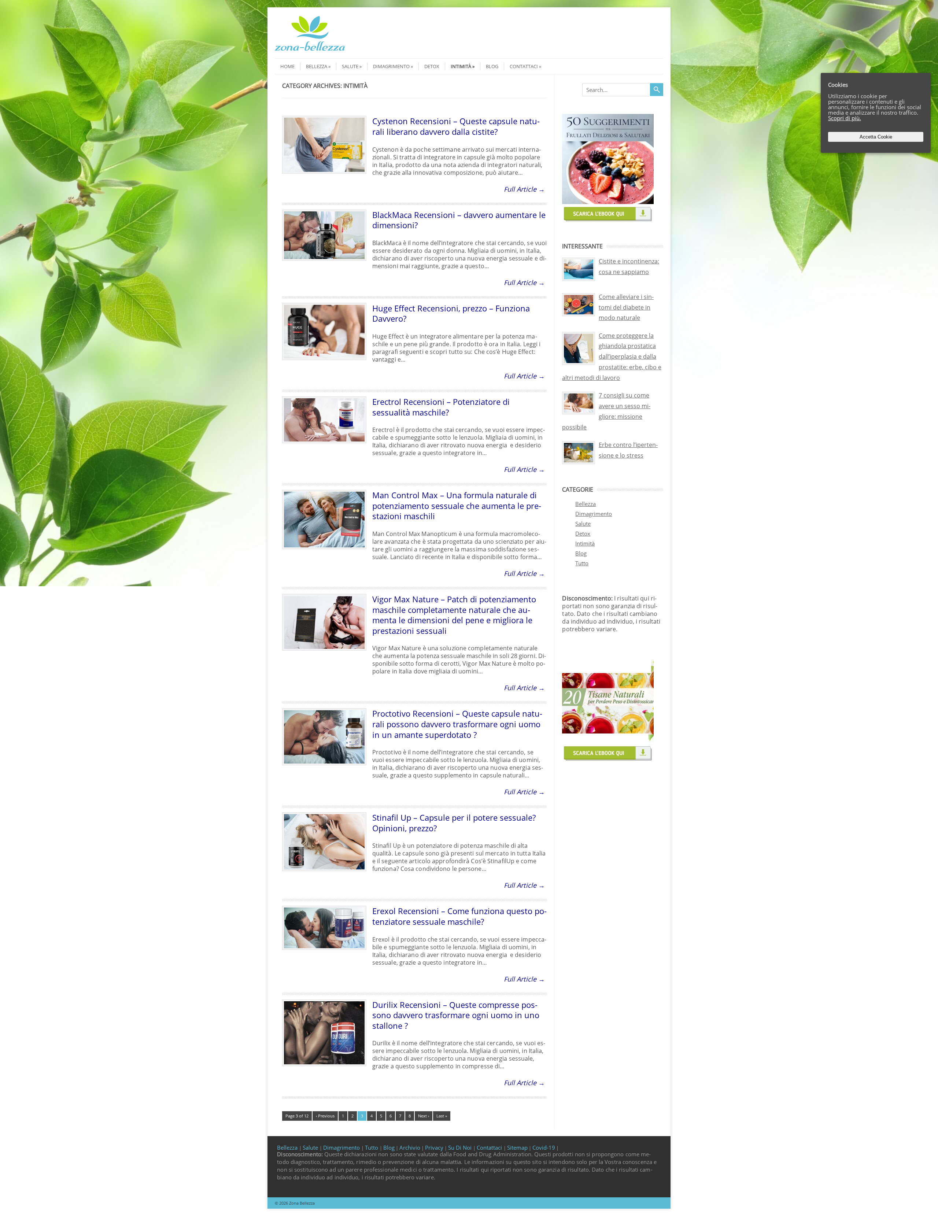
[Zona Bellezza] (310, 51)
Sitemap (517, 1147)
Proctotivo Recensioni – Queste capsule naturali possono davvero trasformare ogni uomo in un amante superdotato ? (457, 724)
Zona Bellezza (302, 1203)
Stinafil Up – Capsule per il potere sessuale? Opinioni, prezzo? (454, 823)
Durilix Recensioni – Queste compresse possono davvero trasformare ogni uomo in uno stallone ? (455, 1015)
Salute (350, 66)
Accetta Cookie (876, 137)
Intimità (461, 66)
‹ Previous (325, 1116)
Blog (492, 66)
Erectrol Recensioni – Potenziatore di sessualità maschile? (441, 407)
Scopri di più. (844, 118)
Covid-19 (543, 1147)
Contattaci (524, 66)
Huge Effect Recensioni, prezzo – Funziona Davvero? (451, 313)
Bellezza (316, 66)
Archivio (409, 1147)
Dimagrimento (391, 66)
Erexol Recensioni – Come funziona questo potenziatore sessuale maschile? (459, 916)
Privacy (434, 1147)
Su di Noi (460, 1147)
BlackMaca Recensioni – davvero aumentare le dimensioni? (459, 220)
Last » (441, 1116)
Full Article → (524, 189)
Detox (431, 66)
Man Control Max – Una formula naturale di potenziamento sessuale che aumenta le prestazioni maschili (456, 505)
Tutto (581, 563)
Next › (423, 1116)
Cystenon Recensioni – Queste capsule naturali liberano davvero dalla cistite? (456, 126)
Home (287, 66)
